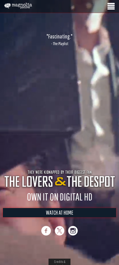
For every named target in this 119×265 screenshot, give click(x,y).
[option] (59, 39)
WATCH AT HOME (59, 212)
